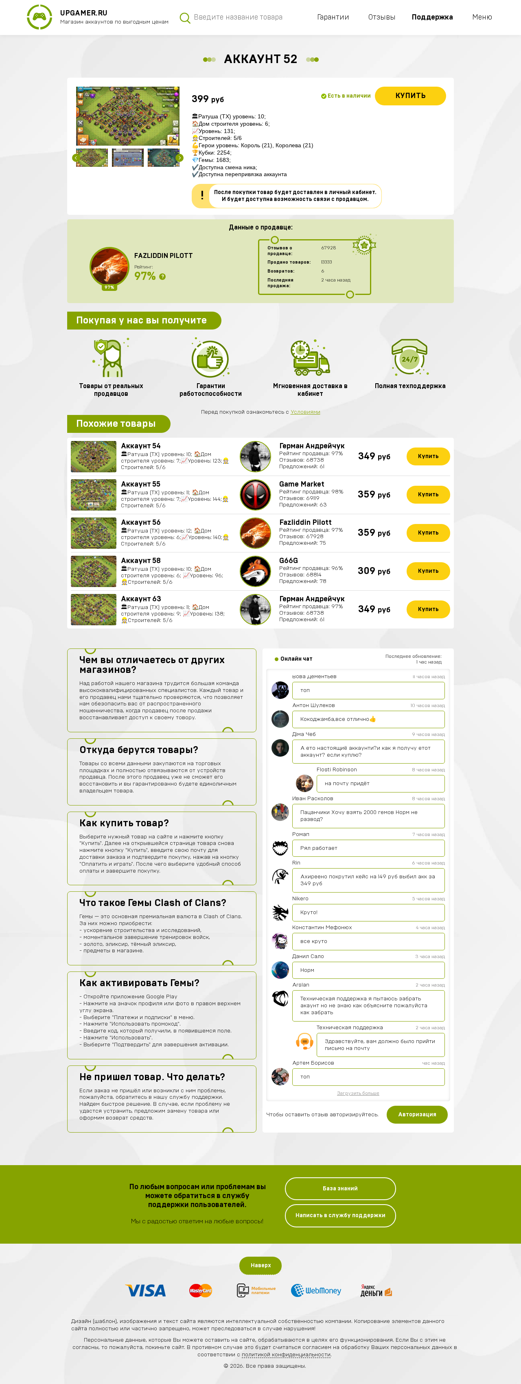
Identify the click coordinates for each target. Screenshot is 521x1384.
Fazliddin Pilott (163, 256)
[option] (128, 116)
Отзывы (382, 17)
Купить (410, 96)
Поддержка (432, 17)
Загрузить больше (358, 1093)
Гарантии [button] (333, 17)
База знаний (340, 1189)
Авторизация (417, 1115)
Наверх (261, 1265)
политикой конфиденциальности (286, 1355)
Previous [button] (76, 158)
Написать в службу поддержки (340, 1215)
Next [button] (179, 158)
